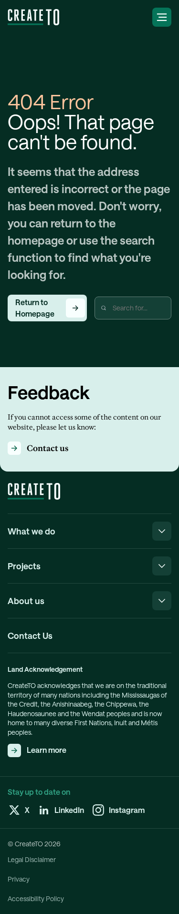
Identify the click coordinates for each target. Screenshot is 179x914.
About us (26, 601)
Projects (24, 566)
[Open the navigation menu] (161, 17)
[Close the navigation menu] (161, 531)
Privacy (19, 879)
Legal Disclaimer (32, 859)
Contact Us (30, 635)
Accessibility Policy (36, 899)
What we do (31, 531)
